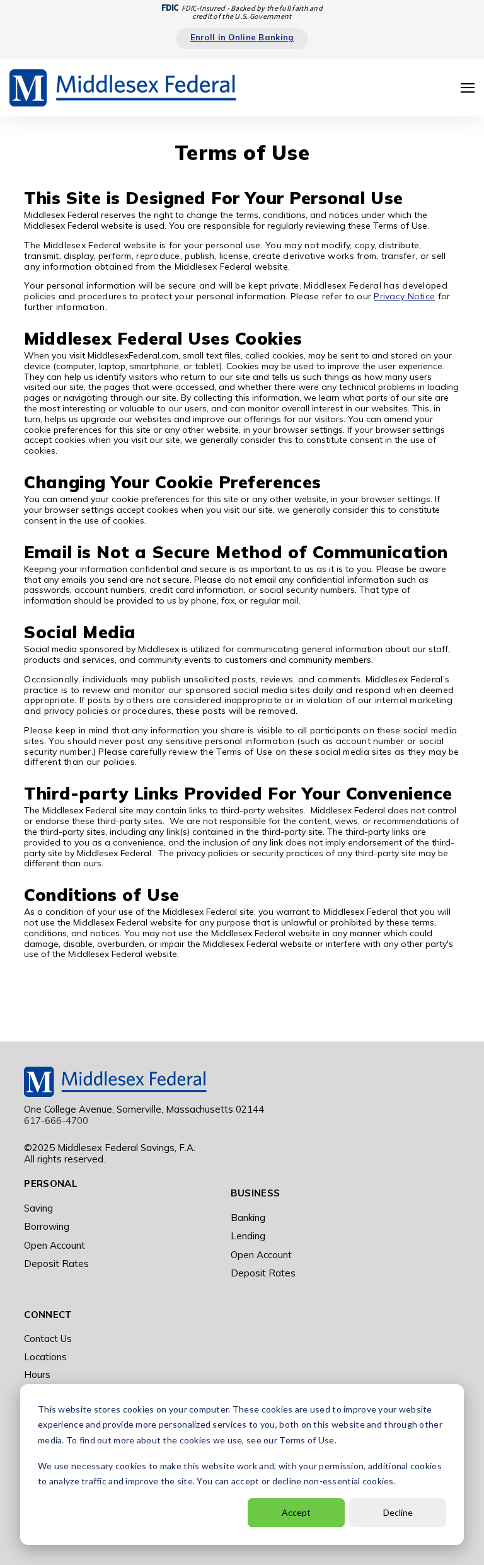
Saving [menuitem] (38, 1208)
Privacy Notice (404, 296)
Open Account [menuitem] (54, 1245)
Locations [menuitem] (45, 1357)
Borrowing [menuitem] (46, 1226)
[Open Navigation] (468, 88)
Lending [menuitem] (248, 1236)
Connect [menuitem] (48, 1315)
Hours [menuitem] (37, 1374)
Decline (398, 1512)
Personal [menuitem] (50, 1184)
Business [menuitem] (255, 1193)
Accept (296, 1512)
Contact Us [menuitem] (48, 1338)
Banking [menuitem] (248, 1218)
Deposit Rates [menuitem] (56, 1264)
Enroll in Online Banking (242, 37)
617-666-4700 (56, 1120)
